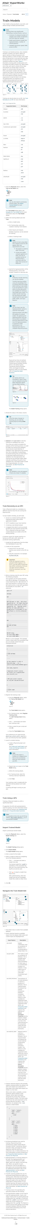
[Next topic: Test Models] (24, 14)
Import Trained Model (16, 204)
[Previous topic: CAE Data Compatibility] (22, 14)
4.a (16, 766)
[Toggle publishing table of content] (26, 14)
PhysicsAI (9, 14)
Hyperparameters (10, 1170)
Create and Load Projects (18, 746)
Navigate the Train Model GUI (14, 212)
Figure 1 (21, 61)
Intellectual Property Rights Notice (9, 1217)
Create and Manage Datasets (17, 748)
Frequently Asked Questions (16, 372)
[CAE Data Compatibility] (22, 14)
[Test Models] (24, 14)
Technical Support (22, 1217)
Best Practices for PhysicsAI (15, 465)
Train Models (16, 14)
